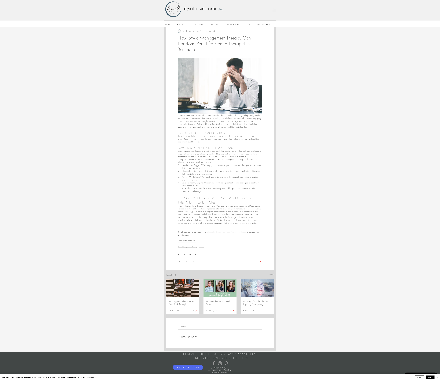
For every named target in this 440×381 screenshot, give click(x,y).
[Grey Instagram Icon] (219, 363)
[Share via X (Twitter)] (184, 254)
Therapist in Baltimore (187, 241)
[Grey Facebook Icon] (213, 363)
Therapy (201, 247)
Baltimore (223, 367)
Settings (419, 377)
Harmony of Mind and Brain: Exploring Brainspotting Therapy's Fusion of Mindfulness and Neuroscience (256, 303)
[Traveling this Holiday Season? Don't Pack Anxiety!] (182, 288)
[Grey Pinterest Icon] (226, 363)
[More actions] (261, 31)
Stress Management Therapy (187, 247)
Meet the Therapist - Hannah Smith (218, 303)
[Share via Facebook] (179, 254)
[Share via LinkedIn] (190, 254)
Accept (430, 377)
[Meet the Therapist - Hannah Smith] (220, 288)
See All (271, 274)
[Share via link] (195, 254)
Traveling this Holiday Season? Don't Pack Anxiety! (182, 303)
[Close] (437, 377)
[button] (274, 10)
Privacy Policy (91, 377)
